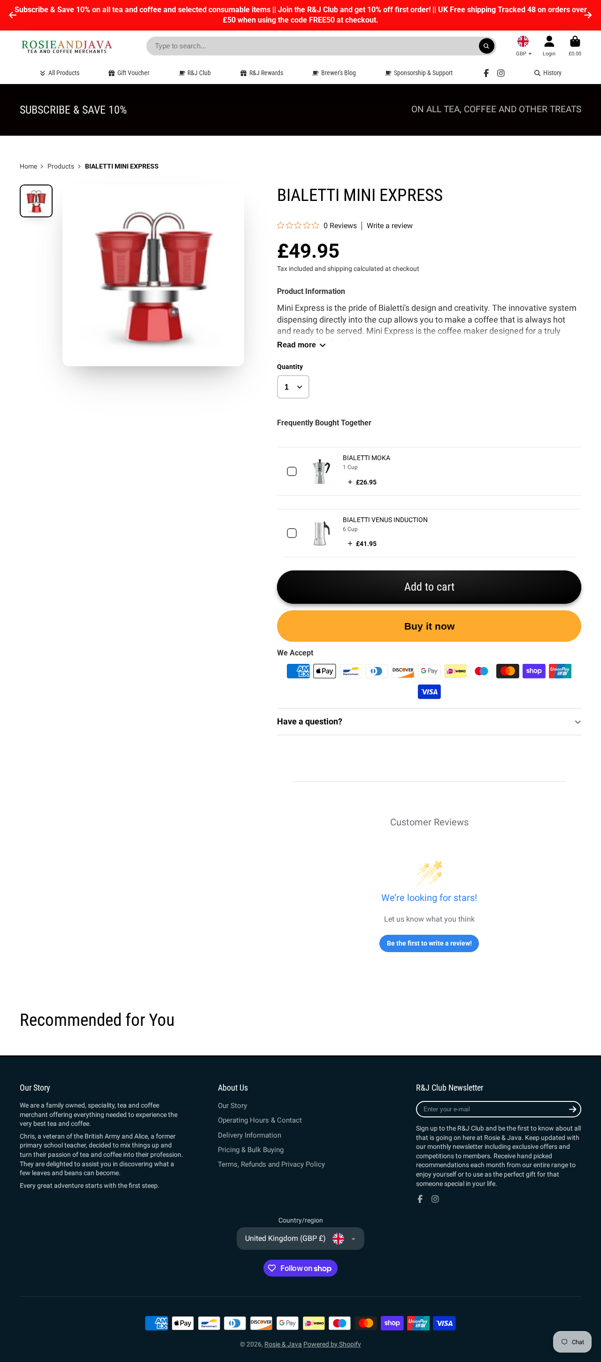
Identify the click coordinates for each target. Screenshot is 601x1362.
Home (28, 166)
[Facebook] (486, 73)
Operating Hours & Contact (260, 1120)
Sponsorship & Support (423, 73)
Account (549, 46)
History (552, 73)
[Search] (487, 46)
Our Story (232, 1105)
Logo (67, 46)
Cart (575, 46)
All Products (63, 73)
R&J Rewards (266, 73)
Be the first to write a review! (429, 943)
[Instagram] (501, 73)
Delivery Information (249, 1135)
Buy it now (429, 626)
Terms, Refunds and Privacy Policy (271, 1164)
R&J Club (199, 73)
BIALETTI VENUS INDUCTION (385, 519)
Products (60, 166)
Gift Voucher (133, 73)
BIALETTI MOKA (366, 458)
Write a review (390, 226)
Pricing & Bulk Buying (251, 1150)
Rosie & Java (283, 1344)
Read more (296, 344)
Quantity (290, 366)
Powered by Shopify (332, 1344)
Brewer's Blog (338, 73)
